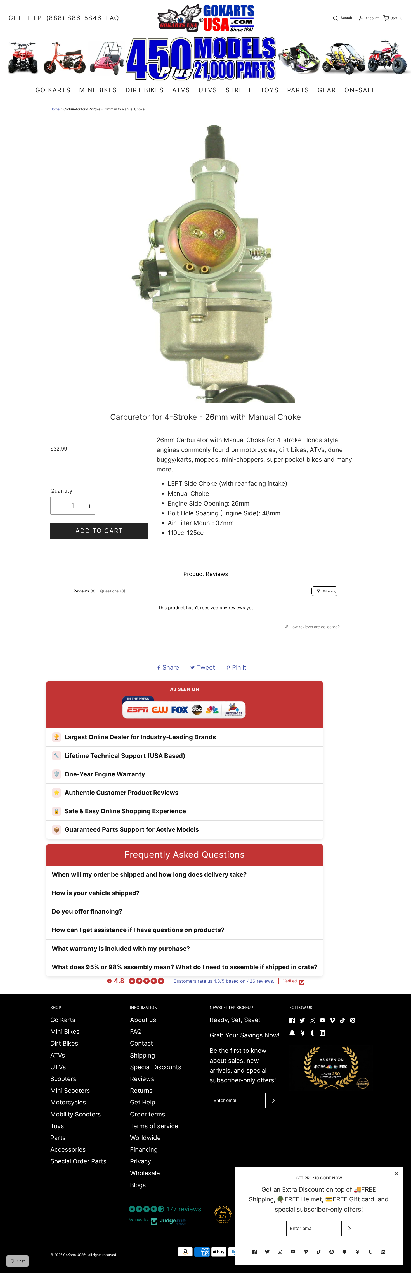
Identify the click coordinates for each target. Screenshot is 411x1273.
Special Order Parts (78, 1161)
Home (55, 109)
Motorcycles (68, 1102)
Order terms (147, 1114)
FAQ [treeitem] (112, 18)
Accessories (68, 1149)
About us (143, 1019)
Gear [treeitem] (327, 90)
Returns (141, 1090)
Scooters (63, 1078)
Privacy (140, 1161)
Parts (58, 1137)
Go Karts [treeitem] (53, 90)
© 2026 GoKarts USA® (68, 1255)
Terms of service (154, 1126)
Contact (141, 1043)
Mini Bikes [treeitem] (98, 90)
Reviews (142, 1078)
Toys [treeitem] (269, 90)
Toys (57, 1126)
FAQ (136, 1031)
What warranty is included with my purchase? (121, 948)
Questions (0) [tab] (112, 591)
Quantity (61, 490)
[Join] (273, 1100)
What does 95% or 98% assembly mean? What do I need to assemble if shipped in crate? (184, 967)
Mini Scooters (70, 1090)
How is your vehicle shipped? (96, 893)
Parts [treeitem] (298, 90)
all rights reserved (102, 1255)
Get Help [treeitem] (25, 18)
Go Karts (62, 1019)
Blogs (138, 1185)
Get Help (142, 1102)
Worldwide (145, 1137)
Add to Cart (99, 530)
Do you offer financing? (87, 911)
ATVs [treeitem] (181, 90)
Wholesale (145, 1173)
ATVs (57, 1055)
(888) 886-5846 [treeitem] (74, 18)
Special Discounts (155, 1067)
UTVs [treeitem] (208, 90)
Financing (144, 1149)
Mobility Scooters (75, 1114)
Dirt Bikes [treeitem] (145, 90)
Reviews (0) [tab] (85, 591)
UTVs (58, 1067)
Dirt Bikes (64, 1043)
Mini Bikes (65, 1031)
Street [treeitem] (239, 90)
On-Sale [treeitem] (360, 90)
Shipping (142, 1055)
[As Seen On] (331, 1068)
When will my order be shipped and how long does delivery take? (149, 874)
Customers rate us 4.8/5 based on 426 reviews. (223, 981)
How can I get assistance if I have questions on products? (138, 929)
